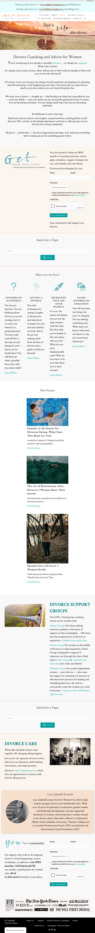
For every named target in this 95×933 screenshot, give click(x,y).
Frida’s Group (56, 645)
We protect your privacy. (15, 930)
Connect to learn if (70, 690)
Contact (77, 18)
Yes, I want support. (58, 215)
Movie (63, 15)
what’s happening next (25, 770)
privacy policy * (80, 195)
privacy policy (79, 864)
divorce (57, 63)
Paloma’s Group (57, 668)
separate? (82, 63)
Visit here (52, 4)
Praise (75, 921)
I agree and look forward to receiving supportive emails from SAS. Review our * (70, 862)
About (54, 15)
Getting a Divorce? (36, 299)
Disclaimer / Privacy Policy (59, 926)
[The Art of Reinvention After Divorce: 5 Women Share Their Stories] (47, 469)
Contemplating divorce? (13, 299)
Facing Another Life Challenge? (81, 300)
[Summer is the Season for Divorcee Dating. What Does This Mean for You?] (47, 412)
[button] (85, 18)
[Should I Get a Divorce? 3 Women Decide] (47, 538)
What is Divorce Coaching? (58, 921)
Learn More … (12, 372)
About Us (30, 921)
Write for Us (39, 926)
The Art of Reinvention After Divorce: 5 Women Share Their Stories (46, 489)
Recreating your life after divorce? (59, 302)
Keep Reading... (34, 447)
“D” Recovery (44, 18)
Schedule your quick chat (73, 640)
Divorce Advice (76, 15)
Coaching (44, 15)
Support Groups (62, 18)
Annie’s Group (57, 625)
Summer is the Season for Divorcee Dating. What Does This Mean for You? (44, 432)
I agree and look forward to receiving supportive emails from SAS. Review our (70, 194)
